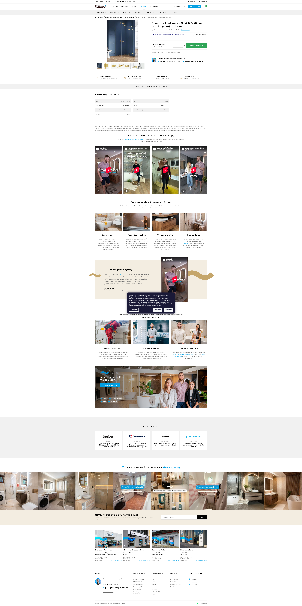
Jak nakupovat (137, 582)
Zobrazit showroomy (110, 385)
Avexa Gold (164, 105)
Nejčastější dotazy (138, 579)
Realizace (173, 582)
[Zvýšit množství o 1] (181, 45)
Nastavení (134, 310)
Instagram (195, 579)
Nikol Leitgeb (189, 354)
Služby (115, 6)
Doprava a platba (138, 587)
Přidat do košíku (196, 45)
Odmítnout (157, 310)
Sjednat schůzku (194, 6)
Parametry (138, 86)
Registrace (204, 1)
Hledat (185, 7)
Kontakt (154, 594)
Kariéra (154, 584)
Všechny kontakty (108, 592)
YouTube (128, 139)
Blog (101, 1)
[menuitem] (101, 12)
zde (153, 300)
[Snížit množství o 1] (174, 45)
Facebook (194, 582)
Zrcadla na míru (175, 587)
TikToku (142, 139)
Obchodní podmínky (139, 584)
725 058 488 (121, 2)
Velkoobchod (137, 589)
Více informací (185, 30)
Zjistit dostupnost (200, 34)
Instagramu (135, 139)
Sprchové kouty (177, 52)
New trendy (160, 52)
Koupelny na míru (175, 584)
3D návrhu (122, 275)
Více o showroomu (116, 560)
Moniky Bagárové (178, 354)
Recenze (135, 6)
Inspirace (125, 6)
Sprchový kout (126, 105)
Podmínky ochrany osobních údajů (138, 593)
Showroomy (154, 6)
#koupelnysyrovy (171, 467)
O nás (96, 1)
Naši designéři (156, 592)
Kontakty (107, 1)
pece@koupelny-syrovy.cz (194, 61)
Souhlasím (168, 310)
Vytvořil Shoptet (203, 603)
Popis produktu (150, 86)
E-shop (144, 6)
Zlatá (166, 101)
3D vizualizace (174, 579)
